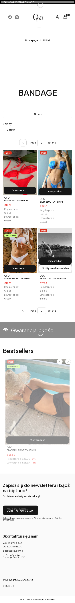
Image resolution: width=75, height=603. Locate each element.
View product (20, 190)
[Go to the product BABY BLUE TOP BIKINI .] (55, 173)
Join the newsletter (20, 510)
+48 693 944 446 (12, 543)
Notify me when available (55, 268)
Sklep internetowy (36, 599)
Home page (31, 40)
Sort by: (8, 123)
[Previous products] (23, 310)
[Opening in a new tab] (10, 17)
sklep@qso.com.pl (13, 550)
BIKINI (46, 40)
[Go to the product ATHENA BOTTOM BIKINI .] (20, 250)
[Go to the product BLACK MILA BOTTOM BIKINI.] (37, 401)
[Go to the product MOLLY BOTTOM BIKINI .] (20, 172)
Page (33, 143)
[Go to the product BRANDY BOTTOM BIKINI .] (55, 250)
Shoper (26, 579)
